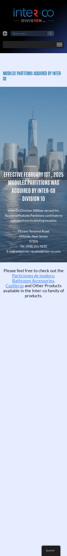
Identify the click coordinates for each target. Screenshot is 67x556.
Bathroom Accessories (33, 280)
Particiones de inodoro (33, 275)
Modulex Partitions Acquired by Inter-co (32, 75)
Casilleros (15, 285)
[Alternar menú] (59, 44)
